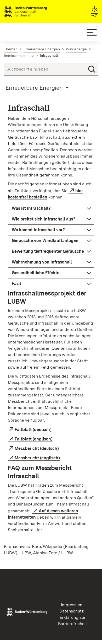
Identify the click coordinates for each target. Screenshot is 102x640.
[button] (51, 208)
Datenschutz (71, 611)
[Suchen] (92, 69)
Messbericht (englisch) (37, 457)
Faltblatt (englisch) (34, 439)
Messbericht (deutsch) (37, 448)
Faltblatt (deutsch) (33, 429)
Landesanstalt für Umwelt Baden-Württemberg (34, 11)
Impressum (71, 604)
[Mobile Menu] (92, 32)
